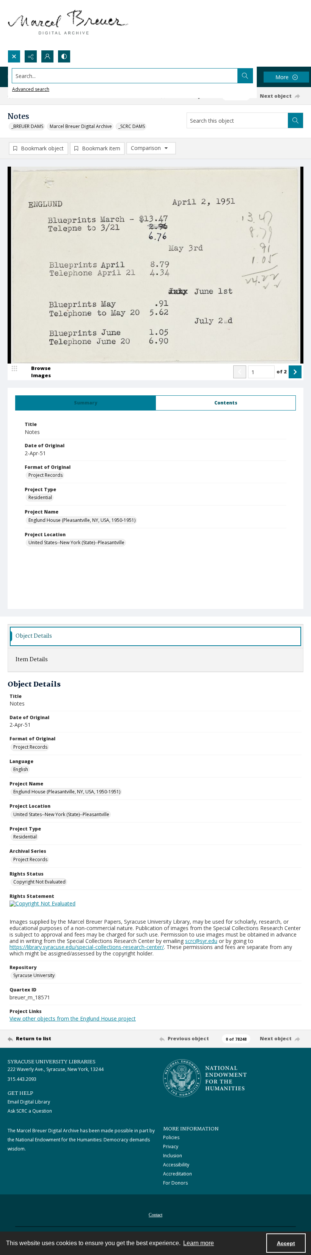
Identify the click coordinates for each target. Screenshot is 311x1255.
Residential (40, 497)
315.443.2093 (22, 1079)
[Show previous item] (239, 371)
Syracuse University (34, 975)
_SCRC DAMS (131, 126)
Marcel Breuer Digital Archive (81, 126)
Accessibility (176, 1164)
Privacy (170, 1146)
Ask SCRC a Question (30, 1111)
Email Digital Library (29, 1102)
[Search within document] (295, 120)
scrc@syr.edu (201, 940)
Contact (155, 1215)
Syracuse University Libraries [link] (52, 1062)
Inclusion (172, 1155)
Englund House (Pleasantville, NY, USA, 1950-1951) (81, 520)
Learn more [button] (198, 1243)
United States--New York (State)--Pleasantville (76, 542)
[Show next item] (295, 371)
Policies (171, 1137)
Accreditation (177, 1174)
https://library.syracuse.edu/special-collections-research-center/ (86, 947)
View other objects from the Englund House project (72, 1018)
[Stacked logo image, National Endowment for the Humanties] (205, 1078)
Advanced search (30, 89)
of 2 (281, 371)
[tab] (86, 403)
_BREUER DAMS (27, 126)
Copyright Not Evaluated (39, 882)
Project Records (45, 475)
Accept (286, 1243)
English (20, 769)
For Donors (175, 1183)
